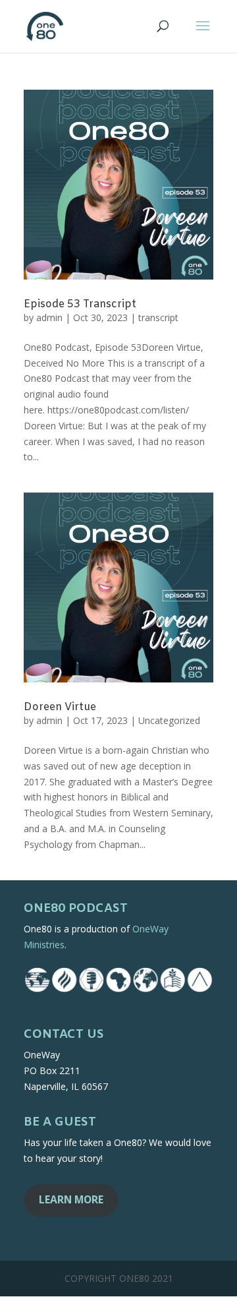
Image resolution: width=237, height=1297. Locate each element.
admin (49, 317)
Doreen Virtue (60, 707)
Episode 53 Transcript (80, 304)
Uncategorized (169, 720)
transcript (158, 317)
